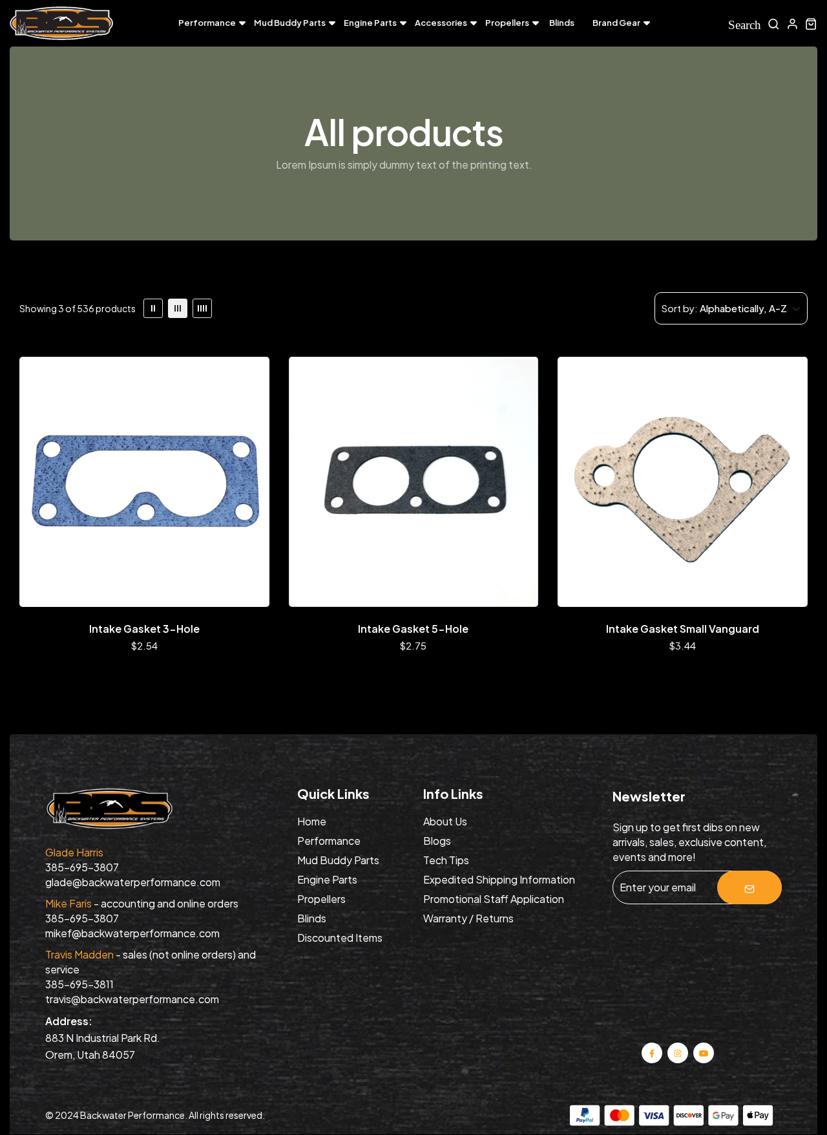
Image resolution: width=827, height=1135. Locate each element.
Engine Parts (370, 22)
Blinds (561, 22)
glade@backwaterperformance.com (132, 882)
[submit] (749, 887)
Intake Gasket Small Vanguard (682, 628)
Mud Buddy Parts (290, 22)
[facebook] (651, 1052)
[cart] (811, 23)
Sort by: (680, 308)
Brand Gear (616, 22)
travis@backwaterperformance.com (132, 999)
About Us (445, 821)
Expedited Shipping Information (499, 879)
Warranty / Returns (468, 918)
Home (311, 821)
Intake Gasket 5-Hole (413, 628)
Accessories (441, 22)
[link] (153, 308)
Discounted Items (339, 937)
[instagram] (677, 1052)
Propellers (507, 22)
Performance (207, 22)
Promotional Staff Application (493, 899)
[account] (792, 23)
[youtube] (702, 1052)
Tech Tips (446, 860)
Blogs (437, 840)
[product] (144, 482)
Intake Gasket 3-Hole (144, 628)
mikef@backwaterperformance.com (132, 933)
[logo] (61, 23)
